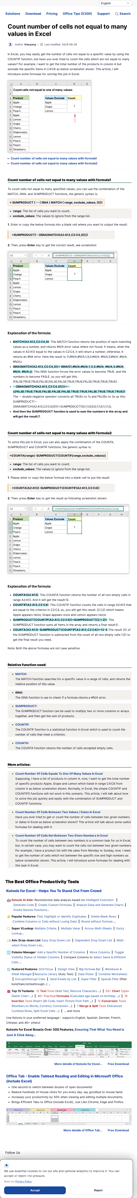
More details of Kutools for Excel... (78, 1064)
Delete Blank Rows (103, 916)
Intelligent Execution (100, 900)
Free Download (118, 1064)
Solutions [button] (12, 13)
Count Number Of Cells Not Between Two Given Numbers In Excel (61, 835)
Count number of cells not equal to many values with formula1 (54, 158)
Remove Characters (83, 991)
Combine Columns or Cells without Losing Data (44, 921)
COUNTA (21, 743)
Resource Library (45, 974)
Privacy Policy (23, 1181)
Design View (66, 969)
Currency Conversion (54, 1006)
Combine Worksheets (112, 974)
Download (33, 13)
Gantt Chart (21, 996)
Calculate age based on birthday (93, 996)
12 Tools (45, 991)
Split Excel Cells (44, 1011)
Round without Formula (97, 921)
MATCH (20, 674)
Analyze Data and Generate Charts (99, 905)
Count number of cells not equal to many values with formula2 (54, 163)
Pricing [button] (51, 13)
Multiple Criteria (45, 928)
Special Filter (110, 979)
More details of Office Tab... (83, 1130)
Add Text (62, 991)
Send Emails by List (63, 979)
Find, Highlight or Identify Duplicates (61, 916)
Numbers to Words (25, 1006)
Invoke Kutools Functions (30, 910)
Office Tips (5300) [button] (77, 13)
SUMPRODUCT (25, 706)
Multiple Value (71, 928)
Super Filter (89, 979)
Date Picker (86, 974)
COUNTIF (21, 724)
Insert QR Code (44, 1001)
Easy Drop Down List (56, 940)
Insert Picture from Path (73, 1001)
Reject (98, 1190)
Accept (35, 1190)
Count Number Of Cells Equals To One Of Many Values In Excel (59, 773)
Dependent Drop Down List (93, 940)
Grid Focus (46, 969)
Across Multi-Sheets (98, 928)
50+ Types (117, 991)
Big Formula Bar (89, 969)
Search (125, 13)
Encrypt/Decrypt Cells (30, 979)
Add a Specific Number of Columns (61, 952)
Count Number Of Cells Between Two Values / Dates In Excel (57, 812)
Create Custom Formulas (55, 905)
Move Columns (100, 952)
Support (103, 13)
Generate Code (23, 905)
